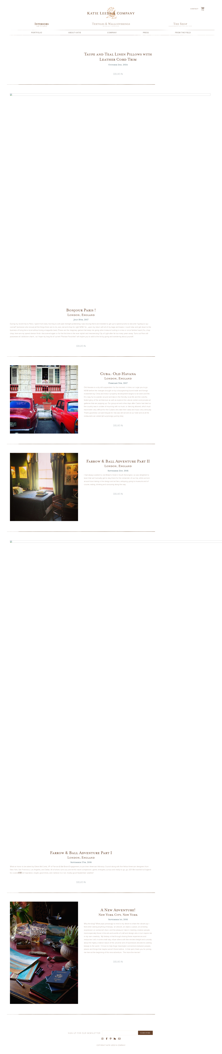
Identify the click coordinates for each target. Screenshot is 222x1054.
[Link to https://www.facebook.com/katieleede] (106, 1039)
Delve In (118, 73)
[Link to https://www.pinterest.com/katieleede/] (110, 1039)
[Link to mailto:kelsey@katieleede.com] (119, 1039)
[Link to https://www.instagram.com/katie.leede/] (102, 1039)
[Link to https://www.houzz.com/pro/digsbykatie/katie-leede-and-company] (115, 1039)
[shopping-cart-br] (202, 8)
